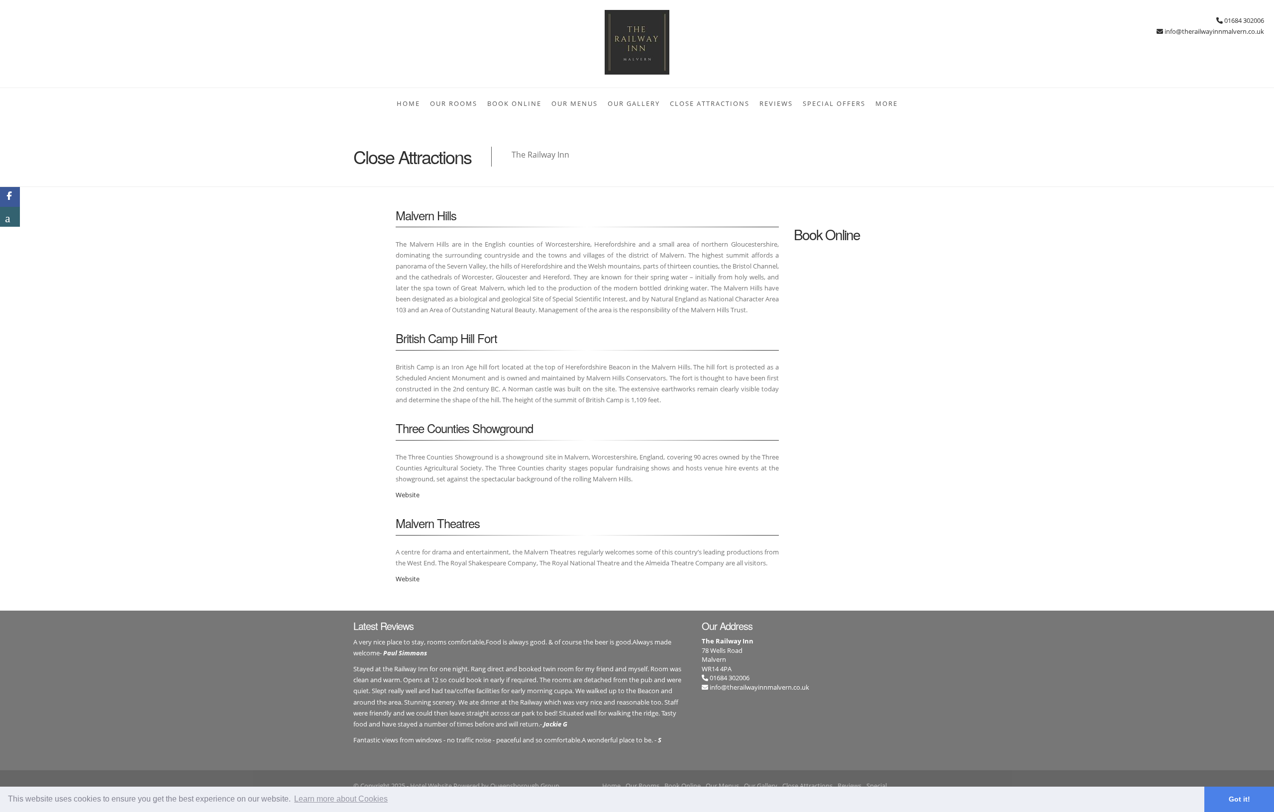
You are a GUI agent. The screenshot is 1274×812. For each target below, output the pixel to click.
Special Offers (834, 103)
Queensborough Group (524, 785)
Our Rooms (453, 103)
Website (408, 494)
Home (408, 103)
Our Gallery (634, 103)
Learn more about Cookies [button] (341, 799)
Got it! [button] (1239, 799)
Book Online (514, 103)
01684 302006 (728, 677)
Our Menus (574, 103)
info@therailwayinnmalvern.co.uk (759, 687)
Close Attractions (709, 103)
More (886, 103)
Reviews (776, 103)
